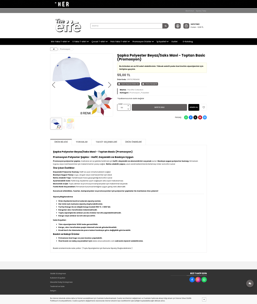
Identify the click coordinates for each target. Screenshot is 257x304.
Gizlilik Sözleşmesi (58, 273)
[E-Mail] (205, 117)
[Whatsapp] (186, 117)
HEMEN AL (194, 107)
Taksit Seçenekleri (106, 141)
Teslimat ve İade (57, 286)
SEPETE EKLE (159, 107)
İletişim (53, 290)
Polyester (145, 92)
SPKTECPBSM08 (133, 79)
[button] (53, 85)
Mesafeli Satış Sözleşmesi (61, 282)
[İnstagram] (198, 279)
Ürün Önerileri (133, 141)
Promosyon (65, 49)
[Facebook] (191, 117)
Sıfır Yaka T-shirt (59, 41)
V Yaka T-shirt (79, 41)
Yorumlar (82, 141)
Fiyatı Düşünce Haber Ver (130, 84)
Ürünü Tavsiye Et (151, 84)
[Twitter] (195, 117)
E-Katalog (188, 41)
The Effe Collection (135, 89)
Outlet (174, 41)
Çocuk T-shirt (98, 41)
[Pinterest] (200, 117)
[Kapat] (204, 299)
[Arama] (165, 26)
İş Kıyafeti (161, 41)
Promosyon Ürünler (142, 41)
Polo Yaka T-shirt (118, 41)
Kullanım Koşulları (57, 278)
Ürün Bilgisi (61, 141)
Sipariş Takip (201, 11)
